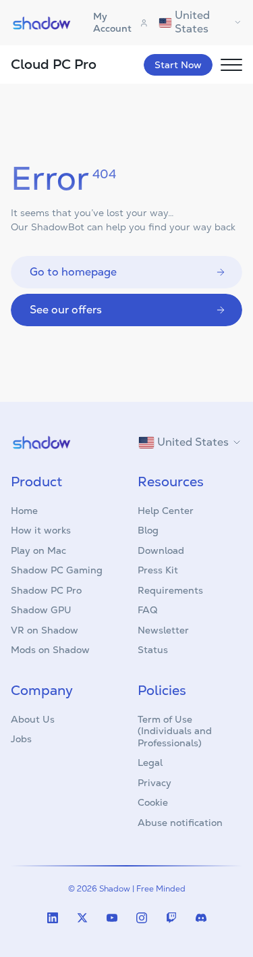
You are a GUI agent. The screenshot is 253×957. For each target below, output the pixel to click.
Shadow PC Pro (46, 590)
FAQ (147, 610)
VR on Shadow (44, 630)
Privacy (154, 783)
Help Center (166, 511)
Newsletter (163, 630)
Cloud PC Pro (53, 64)
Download (161, 550)
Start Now (178, 65)
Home (24, 511)
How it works (41, 530)
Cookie (153, 802)
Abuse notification (180, 823)
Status (153, 650)
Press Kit (158, 570)
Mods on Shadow (50, 650)
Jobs (21, 739)
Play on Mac (38, 550)
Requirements (170, 590)
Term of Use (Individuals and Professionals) (175, 731)
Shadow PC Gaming (57, 570)
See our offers (66, 310)
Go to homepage (73, 272)
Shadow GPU (41, 610)
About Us (33, 719)
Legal (150, 762)
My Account (112, 22)
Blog (148, 530)
